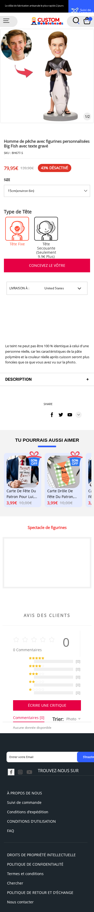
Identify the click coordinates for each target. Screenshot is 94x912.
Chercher (15, 888)
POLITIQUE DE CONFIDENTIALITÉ (35, 869)
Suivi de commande (24, 807)
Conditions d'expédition (27, 817)
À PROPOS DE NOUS (24, 798)
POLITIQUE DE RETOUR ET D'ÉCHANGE (40, 897)
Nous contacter (20, 907)
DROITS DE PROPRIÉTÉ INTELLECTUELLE (41, 860)
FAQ (10, 835)
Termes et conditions (25, 878)
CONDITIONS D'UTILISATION (31, 826)
